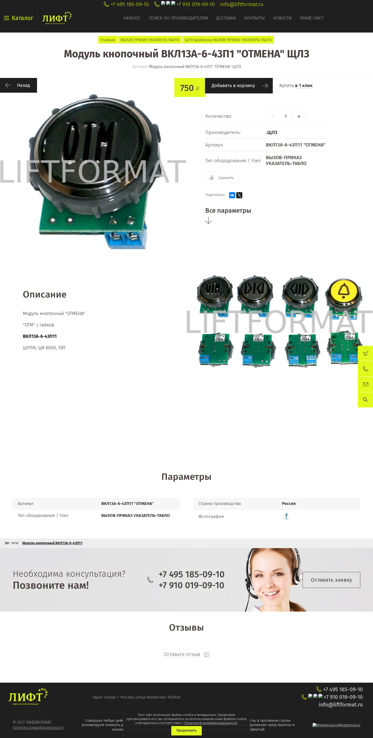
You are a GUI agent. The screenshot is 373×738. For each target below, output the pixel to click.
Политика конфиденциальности (38, 728)
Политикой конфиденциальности (210, 723)
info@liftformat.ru (241, 4)
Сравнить (226, 178)
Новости (282, 18)
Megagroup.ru (349, 725)
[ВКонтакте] (232, 195)
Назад (23, 85)
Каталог (132, 18)
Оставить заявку (331, 580)
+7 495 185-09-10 (130, 4)
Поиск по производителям (178, 18)
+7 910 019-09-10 (195, 4)
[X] (239, 195)
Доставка (226, 18)
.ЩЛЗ (271, 132)
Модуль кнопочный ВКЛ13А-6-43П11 (52, 543)
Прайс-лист (312, 18)
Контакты (254, 18)
